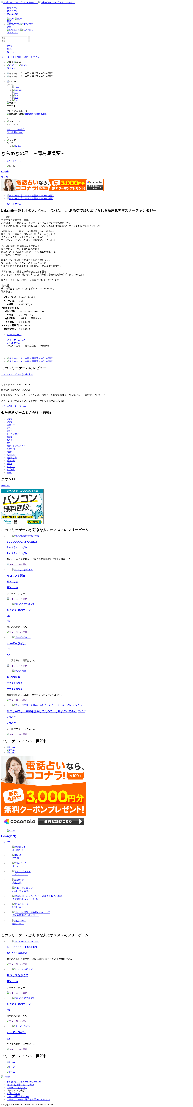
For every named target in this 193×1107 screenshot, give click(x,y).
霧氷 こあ (12, 581)
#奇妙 (9, 472)
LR (8, 616)
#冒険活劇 (12, 457)
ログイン (35, 57)
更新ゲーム (12, 10)
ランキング (12, 13)
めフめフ (11, 717)
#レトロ (11, 52)
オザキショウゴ (15, 683)
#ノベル (11, 454)
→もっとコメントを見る (13, 406)
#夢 (8, 443)
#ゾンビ (11, 428)
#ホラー (11, 46)
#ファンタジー (14, 434)
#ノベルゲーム (14, 161)
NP (8, 649)
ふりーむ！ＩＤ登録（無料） (16, 57)
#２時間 (11, 448)
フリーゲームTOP (16, 340)
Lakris (5, 171)
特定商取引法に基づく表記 (20, 1084)
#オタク (11, 466)
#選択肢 (11, 425)
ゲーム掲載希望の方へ (18, 1096)
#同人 (9, 431)
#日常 (9, 463)
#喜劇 (9, 451)
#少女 (9, 422)
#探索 (9, 49)
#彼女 (9, 419)
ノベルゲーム (13, 343)
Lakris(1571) (8, 836)
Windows (5, 485)
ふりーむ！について (17, 1087)
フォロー (5, 177)
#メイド (11, 440)
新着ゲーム (12, 7)
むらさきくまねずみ (17, 547)
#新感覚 (11, 460)
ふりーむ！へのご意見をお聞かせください (28, 1099)
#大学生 (11, 469)
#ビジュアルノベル (16, 446)
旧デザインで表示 (16, 1090)
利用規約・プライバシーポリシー (24, 1081)
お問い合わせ (13, 1093)
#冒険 (9, 437)
